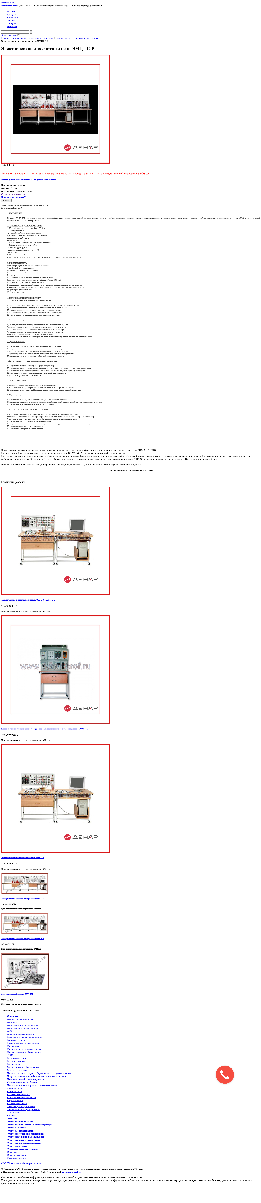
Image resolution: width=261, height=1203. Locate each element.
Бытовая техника (16, 1040)
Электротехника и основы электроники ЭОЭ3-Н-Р (22, 938)
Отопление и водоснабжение (22, 1082)
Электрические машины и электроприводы (29, 1124)
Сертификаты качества (13, 194)
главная (11, 11)
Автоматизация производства (22, 1024)
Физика (11, 1115)
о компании (13, 17)
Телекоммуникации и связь (21, 1106)
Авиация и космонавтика (20, 1018)
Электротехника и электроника (23, 1139)
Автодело (12, 1021)
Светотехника (14, 1091)
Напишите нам (9, 5)
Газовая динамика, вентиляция (23, 1043)
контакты (12, 26)
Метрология (13, 1064)
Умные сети (13, 1112)
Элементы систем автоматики (22, 1148)
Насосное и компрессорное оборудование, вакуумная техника (39, 1073)
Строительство (15, 1100)
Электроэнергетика (17, 1145)
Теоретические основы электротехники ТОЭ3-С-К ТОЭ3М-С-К (28, 600)
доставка (11, 20)
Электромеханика (16, 1127)
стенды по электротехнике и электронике (77, 38)
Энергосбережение (17, 1154)
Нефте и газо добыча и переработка (25, 1079)
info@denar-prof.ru (71, 1171)
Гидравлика (13, 1046)
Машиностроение (16, 1061)
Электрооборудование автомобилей (25, 1133)
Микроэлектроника (17, 1070)
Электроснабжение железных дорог (25, 1136)
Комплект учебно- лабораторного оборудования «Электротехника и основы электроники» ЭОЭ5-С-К (44, 729)
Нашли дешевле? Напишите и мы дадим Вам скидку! (28, 179)
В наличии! (13, 1015)
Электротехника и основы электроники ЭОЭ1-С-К (22, 898)
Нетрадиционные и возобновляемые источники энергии (36, 1076)
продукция (12, 14)
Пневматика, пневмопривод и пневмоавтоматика (32, 1085)
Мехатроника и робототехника (23, 1067)
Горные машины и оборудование (24, 1052)
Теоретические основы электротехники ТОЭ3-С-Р (22, 857)
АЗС (9, 1030)
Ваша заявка (7, 2)
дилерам (11, 23)
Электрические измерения (20, 1121)
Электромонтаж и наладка (20, 1130)
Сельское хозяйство (17, 1103)
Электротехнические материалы (24, 1142)
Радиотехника (14, 1088)
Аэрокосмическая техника (20, 1034)
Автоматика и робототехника (22, 1027)
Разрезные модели (16, 1157)
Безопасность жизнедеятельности (24, 1037)
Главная (5, 38)
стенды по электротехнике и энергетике (32, 38)
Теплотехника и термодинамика (23, 1109)
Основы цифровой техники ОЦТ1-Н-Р (17, 994)
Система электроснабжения (21, 1097)
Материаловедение (17, 1058)
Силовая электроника (18, 1094)
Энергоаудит (13, 1151)
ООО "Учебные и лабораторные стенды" (22, 1163)
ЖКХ (10, 1055)
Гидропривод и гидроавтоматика (24, 1049)
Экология (12, 1118)
